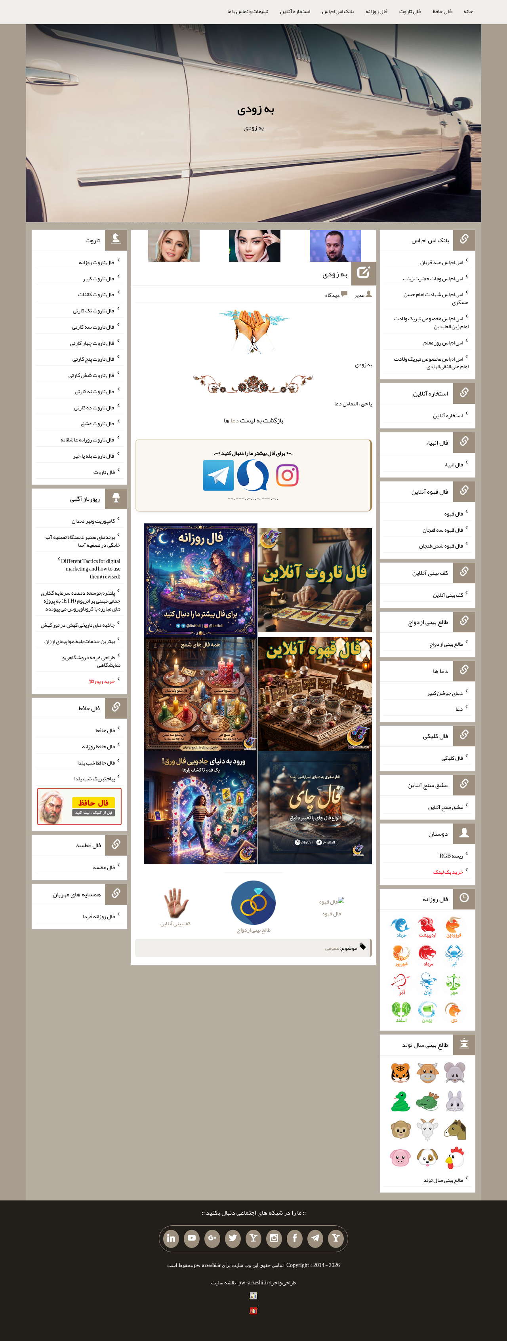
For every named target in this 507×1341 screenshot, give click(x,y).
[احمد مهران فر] (335, 247)
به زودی (255, 108)
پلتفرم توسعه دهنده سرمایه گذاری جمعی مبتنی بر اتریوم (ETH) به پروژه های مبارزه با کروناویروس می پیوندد (80, 600)
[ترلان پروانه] (254, 247)
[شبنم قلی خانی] (174, 247)
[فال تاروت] (315, 582)
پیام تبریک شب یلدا (94, 778)
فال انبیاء (453, 464)
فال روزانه (376, 11)
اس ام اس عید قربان (441, 262)
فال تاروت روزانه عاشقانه (88, 439)
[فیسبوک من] (295, 1239)
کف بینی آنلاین (448, 594)
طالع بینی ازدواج (446, 643)
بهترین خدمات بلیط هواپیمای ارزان (79, 641)
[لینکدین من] (171, 1239)
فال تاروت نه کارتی (95, 391)
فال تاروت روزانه (97, 262)
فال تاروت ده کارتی (94, 407)
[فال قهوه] (315, 695)
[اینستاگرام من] (274, 1239)
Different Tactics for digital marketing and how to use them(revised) (90, 568)
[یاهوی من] (336, 1239)
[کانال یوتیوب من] (192, 1239)
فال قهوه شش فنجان (441, 545)
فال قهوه (331, 913)
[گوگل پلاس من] (212, 1239)
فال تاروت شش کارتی (92, 374)
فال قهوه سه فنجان (443, 529)
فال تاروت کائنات (96, 294)
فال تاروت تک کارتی (94, 310)
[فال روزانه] (200, 582)
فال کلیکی (452, 757)
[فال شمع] (200, 695)
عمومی (332, 947)
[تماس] (253, 1239)
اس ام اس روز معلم (443, 342)
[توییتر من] (233, 1239)
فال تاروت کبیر (99, 277)
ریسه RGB (451, 855)
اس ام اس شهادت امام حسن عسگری (436, 298)
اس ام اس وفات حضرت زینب (433, 277)
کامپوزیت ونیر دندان (93, 520)
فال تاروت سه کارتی (93, 326)
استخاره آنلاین (295, 11)
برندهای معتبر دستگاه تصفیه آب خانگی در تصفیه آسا (83, 540)
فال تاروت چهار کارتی (92, 342)
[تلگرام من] (315, 1239)
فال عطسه (104, 867)
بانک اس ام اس (338, 11)
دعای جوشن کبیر (445, 692)
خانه (468, 11)
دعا (235, 420)
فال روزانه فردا (99, 916)
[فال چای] (315, 809)
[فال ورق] (200, 809)
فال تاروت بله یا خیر (94, 455)
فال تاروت (410, 11)
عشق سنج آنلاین (445, 806)
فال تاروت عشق (98, 423)
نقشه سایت (223, 1282)
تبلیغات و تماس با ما (247, 11)
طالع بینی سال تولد (443, 1179)
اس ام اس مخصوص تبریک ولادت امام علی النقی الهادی (431, 362)
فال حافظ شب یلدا (96, 762)
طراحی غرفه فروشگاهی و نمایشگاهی (91, 660)
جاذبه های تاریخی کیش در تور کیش (78, 624)
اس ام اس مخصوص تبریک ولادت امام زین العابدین (431, 322)
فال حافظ (442, 11)
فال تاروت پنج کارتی (93, 358)
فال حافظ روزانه (98, 746)
